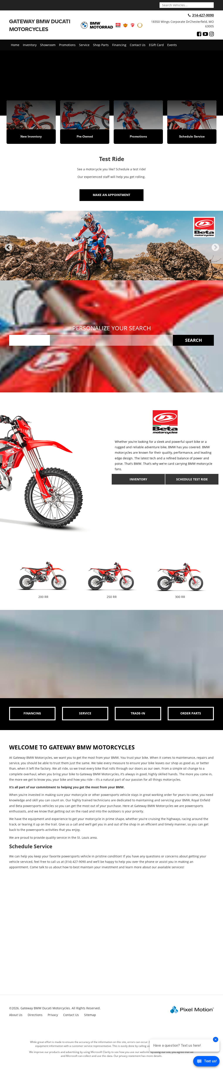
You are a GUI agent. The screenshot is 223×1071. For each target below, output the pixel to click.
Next (215, 251)
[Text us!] (206, 1062)
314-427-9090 (203, 15)
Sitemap (90, 1015)
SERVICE (85, 713)
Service (84, 45)
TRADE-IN (138, 713)
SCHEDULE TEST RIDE (192, 479)
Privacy (53, 1015)
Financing (119, 45)
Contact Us (137, 45)
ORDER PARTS (190, 713)
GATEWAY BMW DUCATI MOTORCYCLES (39, 25)
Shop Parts (101, 45)
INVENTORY (138, 479)
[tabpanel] (111, 245)
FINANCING (32, 713)
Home (15, 45)
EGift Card (156, 45)
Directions (35, 1015)
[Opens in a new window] (199, 34)
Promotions (67, 45)
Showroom (48, 45)
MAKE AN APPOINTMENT (111, 195)
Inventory (30, 45)
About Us (15, 1015)
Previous (8, 251)
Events (172, 45)
